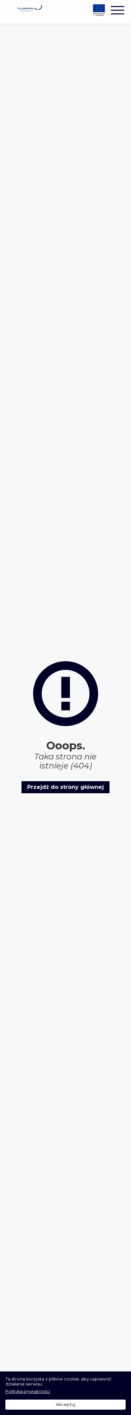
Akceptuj (65, 1404)
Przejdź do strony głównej (65, 787)
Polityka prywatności (27, 1391)
